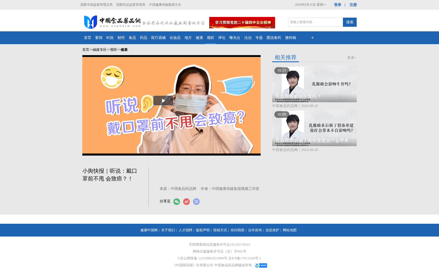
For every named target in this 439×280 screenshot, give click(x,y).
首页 (87, 38)
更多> (352, 57)
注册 (353, 5)
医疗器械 (158, 38)
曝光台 (234, 38)
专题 (259, 38)
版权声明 (203, 230)
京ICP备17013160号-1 (244, 258)
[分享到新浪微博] (188, 202)
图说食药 (274, 38)
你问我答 (237, 230)
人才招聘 (185, 230)
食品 (132, 38)
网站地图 (290, 230)
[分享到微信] (178, 202)
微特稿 (290, 38)
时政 (110, 38)
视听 (210, 38)
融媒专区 (100, 49)
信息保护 (272, 230)
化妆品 (175, 38)
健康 (199, 38)
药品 (143, 38)
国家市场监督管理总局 (96, 4)
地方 (188, 38)
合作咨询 (255, 230)
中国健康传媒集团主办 (165, 4)
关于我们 (168, 230)
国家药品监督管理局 (130, 4)
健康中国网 (149, 230)
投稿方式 (220, 230)
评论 (221, 38)
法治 (248, 38)
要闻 (98, 38)
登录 (337, 5)
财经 (121, 38)
